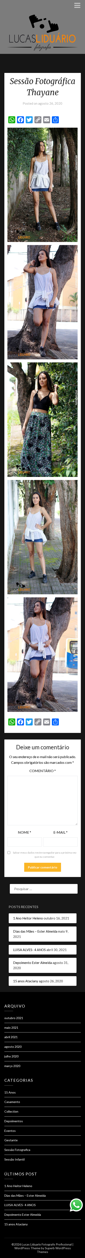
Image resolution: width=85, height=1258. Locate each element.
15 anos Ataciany (25, 981)
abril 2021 (11, 1037)
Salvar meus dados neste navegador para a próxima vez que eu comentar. (44, 855)
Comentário (42, 771)
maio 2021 (11, 1027)
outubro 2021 (13, 1018)
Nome (24, 832)
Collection (11, 1111)
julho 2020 (11, 1056)
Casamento (12, 1102)
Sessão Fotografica (17, 1150)
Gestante (11, 1140)
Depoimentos (13, 1121)
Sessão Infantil (14, 1159)
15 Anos (10, 1092)
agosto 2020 (13, 1046)
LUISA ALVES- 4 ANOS (29, 950)
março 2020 (12, 1066)
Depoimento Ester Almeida (32, 963)
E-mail (60, 832)
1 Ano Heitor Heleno (28, 918)
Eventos (10, 1131)
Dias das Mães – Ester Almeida (35, 931)
